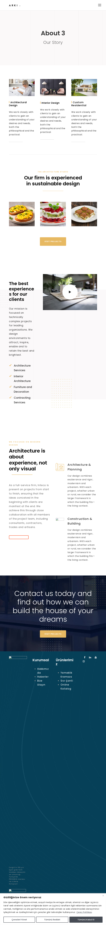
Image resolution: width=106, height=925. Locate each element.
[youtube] (96, 657)
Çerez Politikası (84, 912)
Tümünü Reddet (52, 919)
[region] (53, 909)
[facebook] (85, 657)
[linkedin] (90, 657)
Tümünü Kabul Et (86, 919)
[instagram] (84, 661)
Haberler (43, 676)
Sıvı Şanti (67, 680)
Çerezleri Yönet (19, 919)
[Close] (103, 895)
